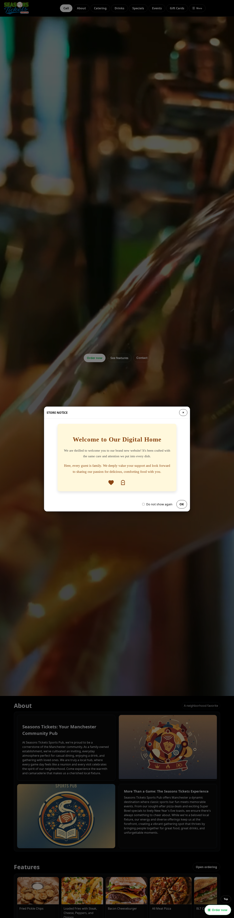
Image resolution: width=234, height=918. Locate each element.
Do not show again (159, 504)
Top (226, 899)
